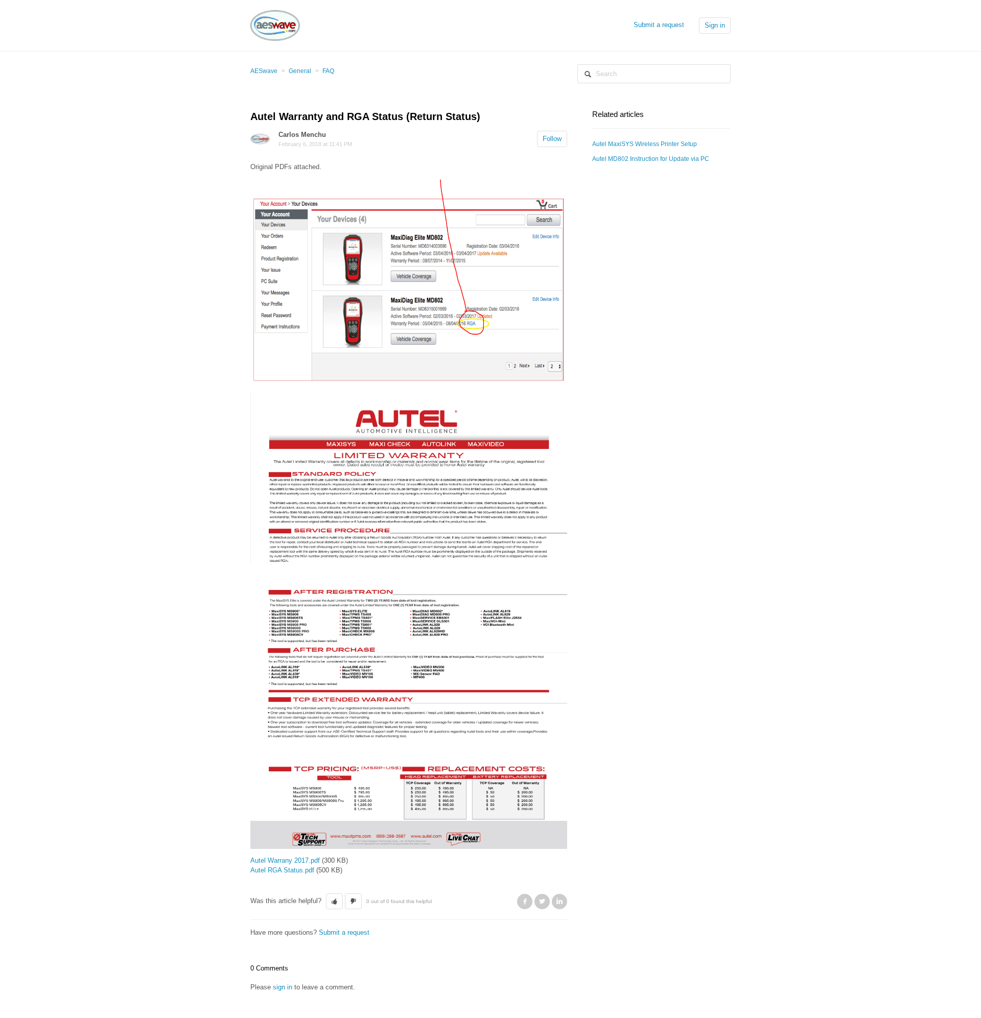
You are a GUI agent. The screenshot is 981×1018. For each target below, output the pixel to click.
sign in (282, 987)
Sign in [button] (715, 25)
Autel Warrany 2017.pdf (285, 860)
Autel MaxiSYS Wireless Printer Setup (644, 144)
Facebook (524, 901)
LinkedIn (559, 901)
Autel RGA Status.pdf (282, 870)
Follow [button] (552, 139)
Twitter (542, 901)
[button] (334, 901)
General (300, 71)
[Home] (275, 25)
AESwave (263, 71)
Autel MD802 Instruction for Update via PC (650, 158)
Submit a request (659, 25)
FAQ (328, 71)
